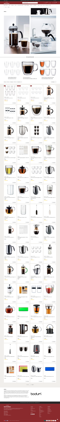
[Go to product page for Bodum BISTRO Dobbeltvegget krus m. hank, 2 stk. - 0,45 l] (10, 170)
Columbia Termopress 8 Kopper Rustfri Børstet (49, 138)
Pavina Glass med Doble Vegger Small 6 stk (36, 177)
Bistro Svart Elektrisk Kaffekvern (8, 336)
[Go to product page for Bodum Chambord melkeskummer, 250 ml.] (10, 289)
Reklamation (49, 413)
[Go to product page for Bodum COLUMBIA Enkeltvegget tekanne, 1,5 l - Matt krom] (36, 269)
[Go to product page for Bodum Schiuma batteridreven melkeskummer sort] (36, 209)
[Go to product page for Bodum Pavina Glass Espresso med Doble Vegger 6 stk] (10, 150)
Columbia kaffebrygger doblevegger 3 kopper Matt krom (36, 198)
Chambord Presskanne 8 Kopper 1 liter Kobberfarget (49, 98)
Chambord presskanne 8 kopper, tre (9, 237)
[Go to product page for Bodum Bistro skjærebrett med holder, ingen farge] (23, 368)
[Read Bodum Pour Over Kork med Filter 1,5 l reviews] (31, 240)
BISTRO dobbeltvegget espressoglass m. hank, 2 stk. (36, 158)
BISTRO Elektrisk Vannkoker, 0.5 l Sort (23, 336)
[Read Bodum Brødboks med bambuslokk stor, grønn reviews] (18, 320)
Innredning (40, 412)
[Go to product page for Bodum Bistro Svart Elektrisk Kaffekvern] (10, 329)
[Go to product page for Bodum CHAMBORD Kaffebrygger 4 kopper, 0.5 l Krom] (23, 110)
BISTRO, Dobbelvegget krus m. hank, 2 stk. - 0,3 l (23, 198)
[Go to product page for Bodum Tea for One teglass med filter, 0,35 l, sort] (36, 309)
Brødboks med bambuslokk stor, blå (49, 376)
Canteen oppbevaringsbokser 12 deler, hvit (23, 157)
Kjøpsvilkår (49, 408)
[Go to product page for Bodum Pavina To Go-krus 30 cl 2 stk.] (49, 289)
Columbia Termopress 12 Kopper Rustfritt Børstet (48, 77)
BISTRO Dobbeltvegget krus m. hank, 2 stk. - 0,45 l (10, 178)
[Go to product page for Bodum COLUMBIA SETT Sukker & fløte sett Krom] (36, 368)
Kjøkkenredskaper (41, 410)
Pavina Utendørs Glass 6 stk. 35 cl (12, 78)
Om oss (31, 409)
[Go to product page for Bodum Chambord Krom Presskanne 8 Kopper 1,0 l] (10, 269)
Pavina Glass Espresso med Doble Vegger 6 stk (10, 158)
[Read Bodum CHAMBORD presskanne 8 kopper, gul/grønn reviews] (18, 280)
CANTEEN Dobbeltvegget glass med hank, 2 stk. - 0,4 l (49, 158)
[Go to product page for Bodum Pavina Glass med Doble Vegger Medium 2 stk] (23, 349)
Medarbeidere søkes (33, 408)
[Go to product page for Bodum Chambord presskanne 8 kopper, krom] (49, 349)
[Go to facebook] (33, 414)
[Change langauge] (4, 420)
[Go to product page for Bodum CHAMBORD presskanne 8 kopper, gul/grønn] (23, 269)
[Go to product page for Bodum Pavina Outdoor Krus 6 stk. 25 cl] (36, 90)
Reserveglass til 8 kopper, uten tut (22, 217)
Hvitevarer (40, 414)
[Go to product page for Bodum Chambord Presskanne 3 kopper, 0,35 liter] (49, 110)
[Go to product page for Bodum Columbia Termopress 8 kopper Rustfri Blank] (23, 130)
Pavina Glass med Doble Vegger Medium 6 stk (36, 138)
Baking (39, 409)
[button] (27, 384)
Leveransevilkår (49, 409)
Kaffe (39, 408)
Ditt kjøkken (32, 407)
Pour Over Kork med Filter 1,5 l (35, 237)
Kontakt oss (49, 407)
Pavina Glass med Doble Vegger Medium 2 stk (23, 357)
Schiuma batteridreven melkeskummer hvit (49, 217)
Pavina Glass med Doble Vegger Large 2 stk (49, 197)
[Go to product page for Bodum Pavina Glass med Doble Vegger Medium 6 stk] (36, 130)
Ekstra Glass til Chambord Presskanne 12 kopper (9, 198)
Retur (48, 412)
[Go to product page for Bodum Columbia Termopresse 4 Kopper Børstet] (23, 249)
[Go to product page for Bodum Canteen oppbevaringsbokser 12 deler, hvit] (23, 150)
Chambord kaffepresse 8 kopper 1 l (12, 77)
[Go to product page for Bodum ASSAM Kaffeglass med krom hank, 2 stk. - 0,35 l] (49, 309)
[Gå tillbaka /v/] (4, 7)
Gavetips (5, 0)
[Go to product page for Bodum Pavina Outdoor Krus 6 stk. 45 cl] (10, 90)
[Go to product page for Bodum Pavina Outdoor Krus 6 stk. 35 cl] (23, 90)
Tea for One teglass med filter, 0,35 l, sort (36, 316)
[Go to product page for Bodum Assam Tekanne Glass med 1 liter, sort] (10, 309)
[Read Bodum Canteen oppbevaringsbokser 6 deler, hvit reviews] (5, 379)
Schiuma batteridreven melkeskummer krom (9, 357)
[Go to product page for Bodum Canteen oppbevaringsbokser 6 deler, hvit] (10, 368)
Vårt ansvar (32, 410)
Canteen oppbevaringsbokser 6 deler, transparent (23, 297)
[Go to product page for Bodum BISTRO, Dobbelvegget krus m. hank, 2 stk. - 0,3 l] (23, 190)
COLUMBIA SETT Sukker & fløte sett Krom (36, 376)
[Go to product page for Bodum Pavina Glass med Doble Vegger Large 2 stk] (49, 190)
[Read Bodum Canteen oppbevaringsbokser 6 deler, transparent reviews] (18, 300)
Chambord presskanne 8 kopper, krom (49, 356)
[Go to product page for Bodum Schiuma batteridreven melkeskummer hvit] (49, 209)
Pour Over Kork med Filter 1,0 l (26, 77)
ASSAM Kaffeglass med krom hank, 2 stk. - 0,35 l (49, 317)
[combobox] (30, 3)
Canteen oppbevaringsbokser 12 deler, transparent (23, 237)
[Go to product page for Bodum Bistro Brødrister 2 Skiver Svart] (36, 349)
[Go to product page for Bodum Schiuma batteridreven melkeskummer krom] (10, 349)
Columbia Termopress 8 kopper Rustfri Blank (23, 138)
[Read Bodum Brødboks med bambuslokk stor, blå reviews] (45, 379)
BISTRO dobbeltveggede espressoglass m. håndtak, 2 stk (30, 78)
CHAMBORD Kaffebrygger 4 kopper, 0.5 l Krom (23, 118)
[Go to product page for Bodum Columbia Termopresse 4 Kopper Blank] (49, 170)
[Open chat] (57, 419)
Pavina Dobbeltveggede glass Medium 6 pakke (47, 78)
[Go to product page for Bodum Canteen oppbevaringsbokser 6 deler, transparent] (23, 289)
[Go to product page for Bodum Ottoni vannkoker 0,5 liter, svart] (49, 329)
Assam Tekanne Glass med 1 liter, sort (9, 316)
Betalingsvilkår (49, 410)
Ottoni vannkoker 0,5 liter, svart (48, 336)
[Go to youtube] (31, 414)
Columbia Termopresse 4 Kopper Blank (49, 177)
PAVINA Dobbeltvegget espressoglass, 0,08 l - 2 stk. (36, 118)
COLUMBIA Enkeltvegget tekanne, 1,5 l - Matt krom (36, 277)
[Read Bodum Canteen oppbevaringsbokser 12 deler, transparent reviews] (18, 240)
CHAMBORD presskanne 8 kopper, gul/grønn (22, 277)
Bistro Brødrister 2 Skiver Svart (35, 356)
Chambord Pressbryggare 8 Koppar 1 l (9, 137)
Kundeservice (55, 0)
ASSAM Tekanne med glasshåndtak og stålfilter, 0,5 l (36, 337)
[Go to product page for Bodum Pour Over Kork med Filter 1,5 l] (36, 229)
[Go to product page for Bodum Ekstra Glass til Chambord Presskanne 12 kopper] (10, 190)
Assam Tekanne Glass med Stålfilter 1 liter (23, 177)
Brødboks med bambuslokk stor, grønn (23, 316)
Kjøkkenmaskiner (40, 407)
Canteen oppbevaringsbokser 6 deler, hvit (9, 376)
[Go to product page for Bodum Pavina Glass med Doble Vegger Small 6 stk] (36, 170)
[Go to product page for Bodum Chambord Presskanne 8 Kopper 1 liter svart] (49, 269)
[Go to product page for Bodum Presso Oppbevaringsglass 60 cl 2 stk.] (36, 289)
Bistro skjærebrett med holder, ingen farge (23, 376)
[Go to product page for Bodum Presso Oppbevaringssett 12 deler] (10, 110)
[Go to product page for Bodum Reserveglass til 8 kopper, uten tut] (23, 209)
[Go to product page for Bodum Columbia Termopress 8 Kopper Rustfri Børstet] (49, 130)
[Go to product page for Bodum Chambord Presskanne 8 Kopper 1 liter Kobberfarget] (49, 90)
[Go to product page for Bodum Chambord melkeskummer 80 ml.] (49, 249)
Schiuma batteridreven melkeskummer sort (36, 217)
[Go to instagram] (32, 414)
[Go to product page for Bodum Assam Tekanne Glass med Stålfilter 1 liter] (23, 170)
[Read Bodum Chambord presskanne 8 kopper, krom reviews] (45, 359)
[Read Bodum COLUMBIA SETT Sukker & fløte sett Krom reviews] (31, 379)
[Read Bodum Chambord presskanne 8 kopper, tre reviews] (5, 240)
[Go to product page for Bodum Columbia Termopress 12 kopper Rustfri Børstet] (49, 229)
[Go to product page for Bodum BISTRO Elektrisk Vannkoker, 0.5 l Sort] (23, 329)
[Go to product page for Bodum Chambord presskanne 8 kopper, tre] (10, 229)
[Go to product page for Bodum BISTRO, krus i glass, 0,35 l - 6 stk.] (36, 249)
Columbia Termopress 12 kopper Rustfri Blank (9, 257)
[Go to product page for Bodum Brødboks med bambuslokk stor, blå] (49, 368)
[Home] (7, 3)
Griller (39, 413)
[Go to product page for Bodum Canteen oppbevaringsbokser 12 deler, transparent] (23, 229)
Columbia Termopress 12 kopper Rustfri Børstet (49, 237)
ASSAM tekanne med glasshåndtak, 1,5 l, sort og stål (9, 218)
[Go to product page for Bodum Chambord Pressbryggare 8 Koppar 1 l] (10, 130)
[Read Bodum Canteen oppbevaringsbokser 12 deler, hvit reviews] (18, 160)
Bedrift (6, 0)
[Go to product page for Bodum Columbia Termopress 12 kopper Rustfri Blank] (10, 249)
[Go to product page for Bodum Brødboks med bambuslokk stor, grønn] (23, 309)
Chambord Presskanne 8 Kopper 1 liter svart (49, 277)
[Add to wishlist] (16, 85)
